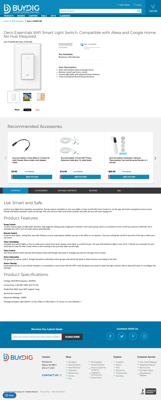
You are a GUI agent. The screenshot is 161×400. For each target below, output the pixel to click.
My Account (145, 367)
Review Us (120, 370)
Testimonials (121, 373)
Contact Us (50, 375)
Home (6, 21)
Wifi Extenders (18, 21)
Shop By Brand (74, 365)
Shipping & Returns (147, 365)
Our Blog (119, 376)
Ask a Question (90, 44)
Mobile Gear (73, 373)
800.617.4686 (48, 368)
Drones (71, 376)
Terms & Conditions (58, 392)
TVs (70, 379)
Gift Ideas (72, 362)
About (118, 365)
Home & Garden (97, 365)
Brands (21, 16)
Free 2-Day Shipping (148, 362)
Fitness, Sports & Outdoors (98, 368)
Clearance (65, 16)
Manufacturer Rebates (145, 374)
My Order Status (146, 370)
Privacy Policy (45, 392)
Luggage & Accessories (96, 374)
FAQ (117, 367)
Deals (44, 16)
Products (9, 16)
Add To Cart (32, 177)
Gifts (53, 16)
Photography (96, 362)
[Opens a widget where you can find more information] (9, 395)
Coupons (33, 16)
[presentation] (6, 158)
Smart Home (96, 378)
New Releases (74, 367)
